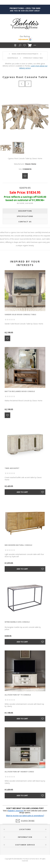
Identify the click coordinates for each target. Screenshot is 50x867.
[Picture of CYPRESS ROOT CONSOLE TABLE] (6, 148)
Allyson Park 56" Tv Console (18, 695)
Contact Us (25, 222)
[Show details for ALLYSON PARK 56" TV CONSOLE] (25, 670)
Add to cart (22, 492)
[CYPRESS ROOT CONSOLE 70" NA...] (22, 84)
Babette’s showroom (16, 811)
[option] (6, 148)
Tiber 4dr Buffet (12, 468)
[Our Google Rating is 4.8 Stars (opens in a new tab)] (25, 38)
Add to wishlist (25, 176)
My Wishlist (24, 45)
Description (25, 211)
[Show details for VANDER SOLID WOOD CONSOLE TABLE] (25, 290)
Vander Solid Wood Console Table (20, 314)
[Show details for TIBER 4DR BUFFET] (25, 444)
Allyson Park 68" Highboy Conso (19, 772)
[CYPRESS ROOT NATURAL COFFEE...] (28, 84)
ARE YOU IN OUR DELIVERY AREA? (25, 11)
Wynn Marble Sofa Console (17, 622)
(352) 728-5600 (33, 8)
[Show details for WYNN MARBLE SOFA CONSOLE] (25, 598)
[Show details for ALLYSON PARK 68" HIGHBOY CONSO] (25, 747)
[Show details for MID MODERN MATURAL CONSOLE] (25, 521)
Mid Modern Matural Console (18, 545)
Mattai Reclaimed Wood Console (20, 391)
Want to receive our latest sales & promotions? (25, 816)
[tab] (25, 211)
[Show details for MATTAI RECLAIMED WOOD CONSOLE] (25, 367)
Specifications (25, 216)
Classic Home (30, 164)
